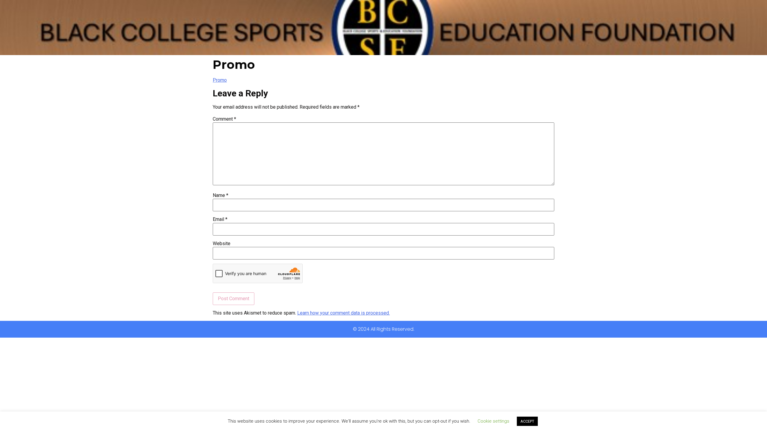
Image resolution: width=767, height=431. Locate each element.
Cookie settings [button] (493, 421)
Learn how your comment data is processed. (343, 313)
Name (220, 195)
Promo (220, 80)
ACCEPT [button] (527, 421)
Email (220, 219)
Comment (224, 119)
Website (221, 243)
